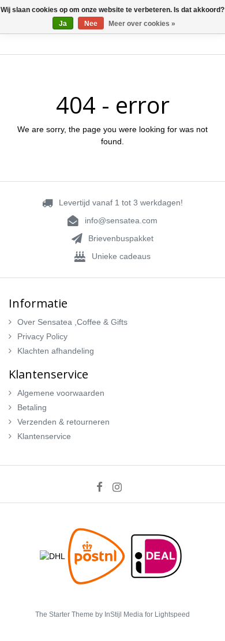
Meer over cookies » (141, 24)
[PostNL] (97, 555)
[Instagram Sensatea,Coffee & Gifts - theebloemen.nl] (120, 487)
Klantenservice (44, 436)
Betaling (32, 407)
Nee (90, 24)
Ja (63, 24)
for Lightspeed (167, 614)
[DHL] (54, 555)
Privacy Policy (42, 336)
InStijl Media (123, 614)
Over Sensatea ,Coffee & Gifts (72, 322)
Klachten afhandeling (55, 350)
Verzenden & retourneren (63, 421)
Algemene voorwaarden (60, 393)
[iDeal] (156, 555)
